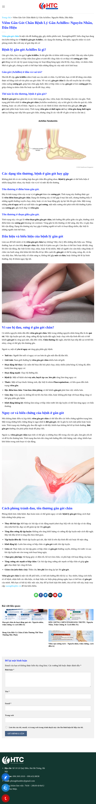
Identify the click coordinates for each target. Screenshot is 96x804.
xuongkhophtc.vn (13, 586)
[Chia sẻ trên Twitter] (45, 595)
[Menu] (3, 6)
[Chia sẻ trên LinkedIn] (60, 595)
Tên (7, 691)
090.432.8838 (33, 776)
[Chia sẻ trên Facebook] (41, 595)
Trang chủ (6, 17)
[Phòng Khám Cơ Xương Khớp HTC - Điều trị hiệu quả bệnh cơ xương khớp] (48, 6)
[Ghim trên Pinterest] (55, 595)
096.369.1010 (19, 776)
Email (8, 703)
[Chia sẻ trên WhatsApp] (36, 595)
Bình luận (9, 670)
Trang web (9, 715)
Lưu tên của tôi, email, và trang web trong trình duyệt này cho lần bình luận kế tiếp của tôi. (46, 727)
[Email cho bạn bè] (50, 595)
